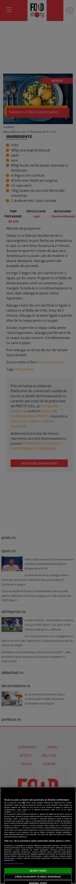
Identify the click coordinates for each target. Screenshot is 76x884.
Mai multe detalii (19, 812)
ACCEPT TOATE (38, 870)
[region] (38, 835)
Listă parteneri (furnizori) (13, 863)
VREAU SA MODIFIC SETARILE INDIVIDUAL (38, 876)
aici (20, 828)
